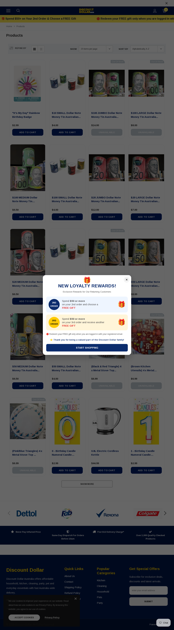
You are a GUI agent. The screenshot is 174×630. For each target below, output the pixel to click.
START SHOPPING (87, 347)
